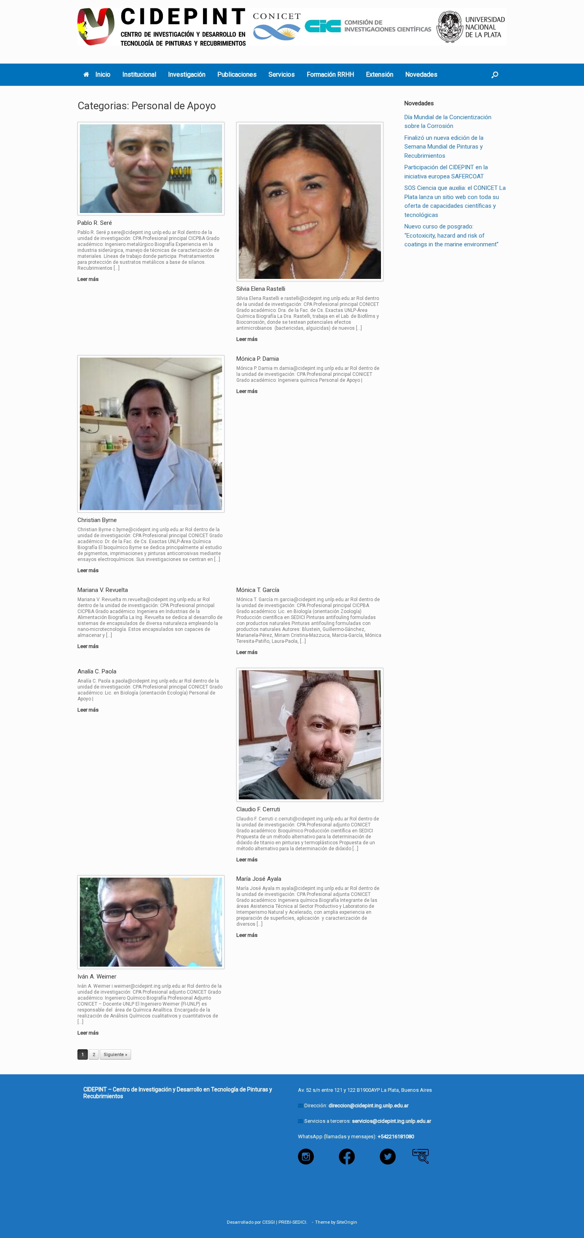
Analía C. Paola (96, 671)
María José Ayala (258, 878)
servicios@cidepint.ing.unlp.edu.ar (391, 1121)
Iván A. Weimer (96, 976)
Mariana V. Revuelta (102, 590)
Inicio (102, 74)
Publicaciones (237, 74)
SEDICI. (301, 1222)
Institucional (139, 74)
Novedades (421, 74)
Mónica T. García (257, 590)
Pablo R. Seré (94, 222)
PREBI (284, 1222)
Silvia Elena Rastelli (260, 288)
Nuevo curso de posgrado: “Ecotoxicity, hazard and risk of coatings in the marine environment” (451, 235)
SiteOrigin (346, 1222)
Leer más (88, 279)
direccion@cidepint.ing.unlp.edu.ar (368, 1105)
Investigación (186, 74)
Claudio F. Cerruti (258, 809)
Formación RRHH (330, 74)
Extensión (379, 74)
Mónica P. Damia (257, 358)
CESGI (268, 1222)
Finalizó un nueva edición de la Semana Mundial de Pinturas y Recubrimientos (443, 146)
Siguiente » (115, 1054)
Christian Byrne (97, 520)
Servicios (282, 74)
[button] (495, 75)
